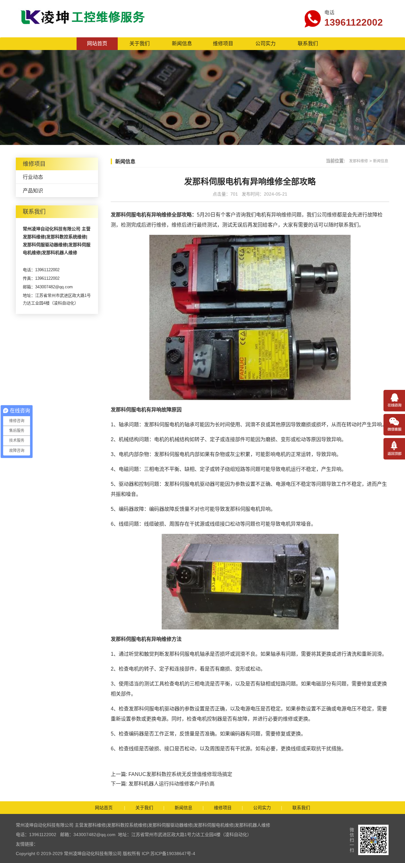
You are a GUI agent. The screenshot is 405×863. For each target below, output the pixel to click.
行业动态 (33, 177)
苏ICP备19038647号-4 (172, 853)
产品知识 (33, 190)
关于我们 (139, 43)
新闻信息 (182, 43)
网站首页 (97, 43)
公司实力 (265, 43)
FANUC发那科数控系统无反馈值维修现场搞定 (180, 774)
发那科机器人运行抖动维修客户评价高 (171, 783)
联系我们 (308, 43)
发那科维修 (358, 161)
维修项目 (223, 43)
